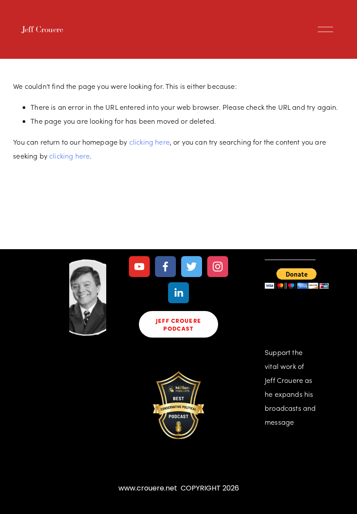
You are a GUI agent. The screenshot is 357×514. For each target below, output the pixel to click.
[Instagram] (217, 266)
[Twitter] (191, 266)
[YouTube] (139, 266)
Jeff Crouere (42, 29)
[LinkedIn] (178, 292)
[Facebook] (165, 266)
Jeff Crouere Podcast (179, 324)
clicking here (149, 141)
